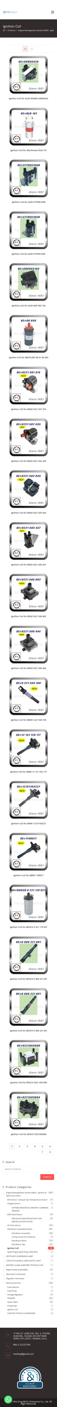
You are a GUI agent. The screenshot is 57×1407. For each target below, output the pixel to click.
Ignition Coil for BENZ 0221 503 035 (28, 512)
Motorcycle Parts (13, 1283)
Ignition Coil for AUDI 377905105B (28, 202)
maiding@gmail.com (23, 1353)
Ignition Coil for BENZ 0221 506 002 (28, 616)
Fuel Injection (13, 1287)
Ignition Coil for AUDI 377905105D (28, 254)
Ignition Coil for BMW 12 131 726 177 (28, 771)
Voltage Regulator (15, 1294)
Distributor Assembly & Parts (19, 1229)
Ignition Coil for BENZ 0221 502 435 (28, 461)
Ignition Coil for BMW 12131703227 (28, 823)
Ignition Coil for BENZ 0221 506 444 (28, 668)
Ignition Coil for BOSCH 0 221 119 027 (28, 927)
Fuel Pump (12, 1291)
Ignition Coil (13, 1248)
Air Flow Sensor (14, 1225)
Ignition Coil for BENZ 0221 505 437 (28, 564)
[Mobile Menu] (52, 12)
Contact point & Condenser (23, 1237)
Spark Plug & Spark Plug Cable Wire (22, 1252)
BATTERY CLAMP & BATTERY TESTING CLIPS (24, 1265)
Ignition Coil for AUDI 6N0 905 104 (28, 305)
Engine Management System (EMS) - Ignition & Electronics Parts (26, 1194)
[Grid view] (25, 48)
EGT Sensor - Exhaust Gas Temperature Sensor (27, 1199)
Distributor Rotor (19, 1240)
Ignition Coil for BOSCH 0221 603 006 (28, 1082)
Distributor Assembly (21, 1233)
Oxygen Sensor (13, 1203)
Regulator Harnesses (15, 1278)
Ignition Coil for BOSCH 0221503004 (28, 1134)
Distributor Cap (18, 1244)
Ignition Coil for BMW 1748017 (28, 875)
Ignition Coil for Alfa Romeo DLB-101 (28, 150)
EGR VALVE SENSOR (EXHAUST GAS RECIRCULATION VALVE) (27, 1220)
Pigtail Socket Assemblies (17, 1269)
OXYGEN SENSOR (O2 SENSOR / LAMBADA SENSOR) (30, 1209)
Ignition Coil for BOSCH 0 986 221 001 (28, 979)
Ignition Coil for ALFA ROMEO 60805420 (28, 98)
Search (47, 1177)
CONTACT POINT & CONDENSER (21, 1313)
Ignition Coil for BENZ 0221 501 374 (28, 409)
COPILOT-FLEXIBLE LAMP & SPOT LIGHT (23, 1260)
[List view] (31, 48)
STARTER (11, 1298)
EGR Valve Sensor (14, 1214)
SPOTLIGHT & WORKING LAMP (19, 1256)
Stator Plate (12, 1302)
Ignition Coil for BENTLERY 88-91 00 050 (28, 357)
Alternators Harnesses (15, 1274)
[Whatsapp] (8, 1399)
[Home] (4, 30)
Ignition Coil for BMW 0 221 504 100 (28, 720)
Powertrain (12, 1305)
